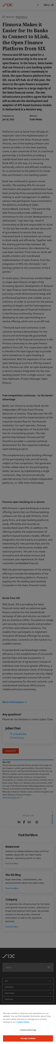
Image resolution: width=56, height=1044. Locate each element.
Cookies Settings (28, 1030)
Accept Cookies (28, 1038)
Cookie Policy (23, 1022)
